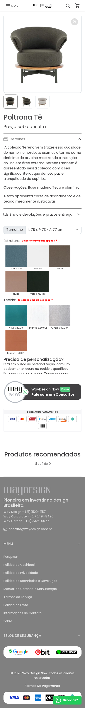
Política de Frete (15, 605)
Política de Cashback (19, 565)
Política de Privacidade (20, 573)
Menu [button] (8, 543)
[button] (12, 5)
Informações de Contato (22, 613)
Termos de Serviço (17, 597)
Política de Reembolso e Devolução (30, 581)
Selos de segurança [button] (22, 635)
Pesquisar (10, 556)
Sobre (7, 621)
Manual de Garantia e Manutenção (30, 589)
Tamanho (14, 229)
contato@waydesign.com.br (30, 529)
